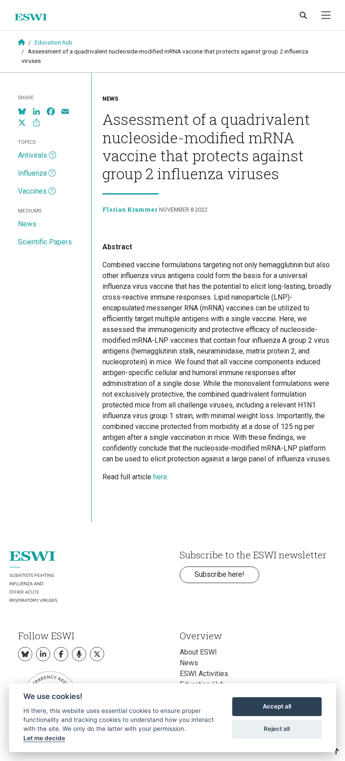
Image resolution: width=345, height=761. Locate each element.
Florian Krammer (129, 209)
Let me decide (44, 738)
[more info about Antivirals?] (52, 155)
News (110, 98)
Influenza (32, 173)
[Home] (34, 17)
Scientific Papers (45, 242)
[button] (336, 751)
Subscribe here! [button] (219, 574)
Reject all (277, 728)
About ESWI (198, 652)
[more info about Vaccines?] (52, 191)
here (160, 477)
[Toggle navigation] (326, 15)
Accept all (277, 706)
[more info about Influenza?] (52, 173)
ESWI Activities (204, 673)
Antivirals (32, 155)
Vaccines (32, 191)
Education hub (53, 42)
